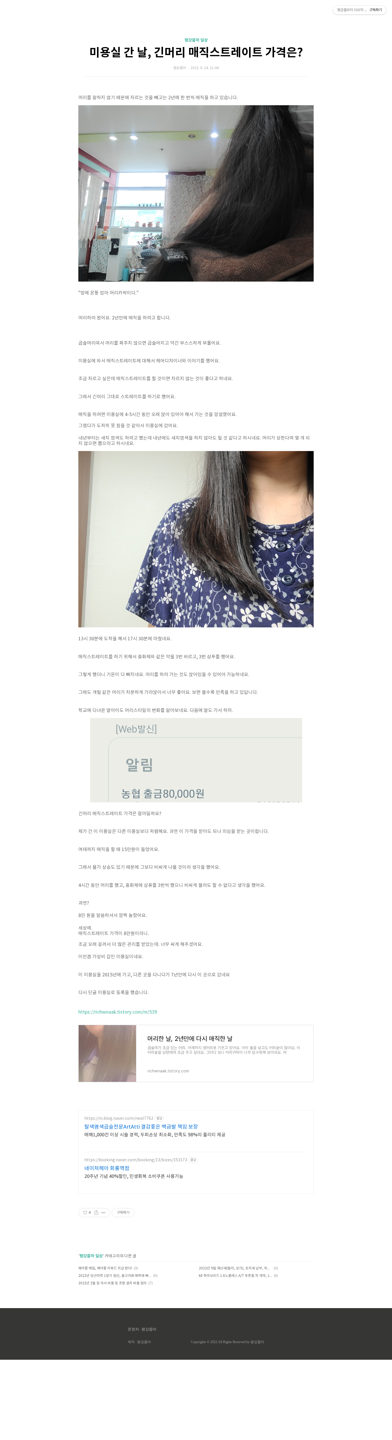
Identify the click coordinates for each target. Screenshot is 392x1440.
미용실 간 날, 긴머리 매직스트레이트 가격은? (196, 53)
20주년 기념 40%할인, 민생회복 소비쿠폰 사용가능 (133, 1176)
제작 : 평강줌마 (139, 1342)
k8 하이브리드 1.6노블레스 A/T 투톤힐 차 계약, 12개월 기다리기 (235, 1276)
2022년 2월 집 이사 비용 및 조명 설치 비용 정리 (112, 1283)
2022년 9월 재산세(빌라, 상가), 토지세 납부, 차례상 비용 (235, 1268)
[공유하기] (96, 1212)
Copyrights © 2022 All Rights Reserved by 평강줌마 (227, 1342)
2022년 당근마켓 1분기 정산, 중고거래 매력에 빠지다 (115, 1276)
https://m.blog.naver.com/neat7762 (118, 1118)
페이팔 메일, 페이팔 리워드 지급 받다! (105, 1268)
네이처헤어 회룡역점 (106, 1169)
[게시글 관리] (103, 1212)
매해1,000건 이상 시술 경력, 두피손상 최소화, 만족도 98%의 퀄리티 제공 (155, 1134)
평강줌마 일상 (196, 40)
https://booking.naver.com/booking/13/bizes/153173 (135, 1160)
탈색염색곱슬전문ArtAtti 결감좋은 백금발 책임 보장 (141, 1127)
